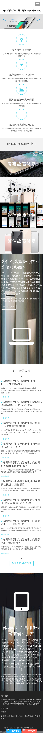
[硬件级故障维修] (21, 241)
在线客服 (31, 730)
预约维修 (15, 730)
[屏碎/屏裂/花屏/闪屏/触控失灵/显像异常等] (21, 164)
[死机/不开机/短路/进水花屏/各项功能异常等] (21, 190)
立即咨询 (9, 306)
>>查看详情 (5, 397)
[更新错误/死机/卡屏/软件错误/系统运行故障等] (21, 215)
